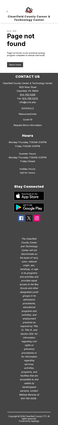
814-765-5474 (30, 98)
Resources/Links (27, 114)
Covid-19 (27, 119)
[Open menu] (7, 11)
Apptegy (35, 421)
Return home (15, 64)
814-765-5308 (27, 94)
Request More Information (28, 125)
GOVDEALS (27, 108)
